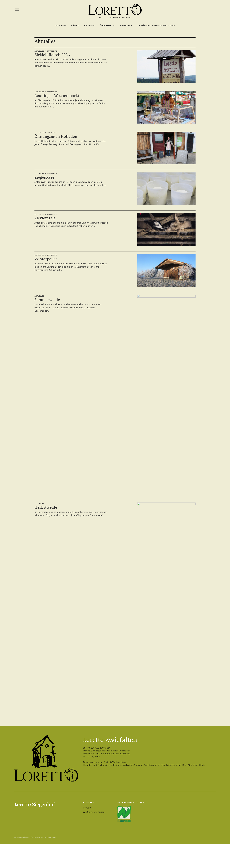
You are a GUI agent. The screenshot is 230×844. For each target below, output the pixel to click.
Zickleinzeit (44, 217)
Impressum (51, 837)
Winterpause (46, 258)
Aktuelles (126, 25)
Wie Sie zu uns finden (93, 811)
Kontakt (87, 807)
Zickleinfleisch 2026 (52, 54)
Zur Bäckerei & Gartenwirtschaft (156, 25)
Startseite (52, 51)
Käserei (75, 25)
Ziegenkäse (44, 177)
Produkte (89, 25)
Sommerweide (47, 299)
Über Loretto (107, 25)
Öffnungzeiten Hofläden (55, 136)
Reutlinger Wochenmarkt (56, 95)
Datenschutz (39, 837)
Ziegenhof (60, 25)
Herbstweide (45, 507)
